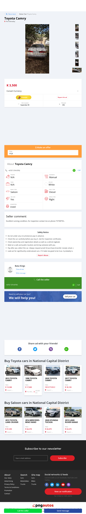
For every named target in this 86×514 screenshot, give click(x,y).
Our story (7, 478)
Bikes (33, 481)
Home (21, 14)
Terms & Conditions (11, 487)
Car (25, 14)
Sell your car (70, 296)
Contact (7, 494)
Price (10, 151)
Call (79, 170)
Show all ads (20, 269)
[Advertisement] (43, 127)
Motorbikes (24, 481)
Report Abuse (43, 255)
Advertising (8, 481)
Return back (12, 14)
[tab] (43, 91)
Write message (21, 273)
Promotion (8, 490)
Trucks (22, 484)
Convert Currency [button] (14, 91)
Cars (22, 478)
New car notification (63, 491)
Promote (24, 97)
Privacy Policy (9, 484)
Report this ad (62, 97)
